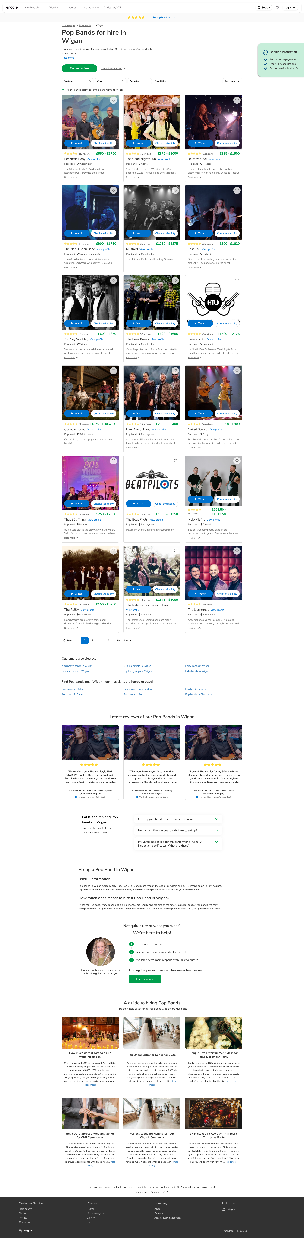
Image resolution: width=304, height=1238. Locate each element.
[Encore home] (12, 7)
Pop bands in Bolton (73, 689)
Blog (89, 1222)
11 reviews (84, 604)
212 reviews (85, 153)
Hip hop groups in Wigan (138, 671)
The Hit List (85, 790)
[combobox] (77, 81)
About (157, 1209)
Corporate (90, 7)
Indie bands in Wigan (197, 671)
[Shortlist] (277, 7)
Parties (72, 7)
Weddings (54, 7)
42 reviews (207, 153)
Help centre (25, 1209)
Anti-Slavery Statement (167, 1217)
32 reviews (145, 334)
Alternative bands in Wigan (77, 666)
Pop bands (85, 25)
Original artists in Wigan (137, 666)
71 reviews (145, 153)
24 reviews (193, 513)
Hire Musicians (33, 7)
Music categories (96, 1213)
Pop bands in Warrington (138, 689)
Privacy (23, 1217)
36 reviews (145, 243)
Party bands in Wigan (197, 666)
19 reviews (84, 334)
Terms (22, 1213)
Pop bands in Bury (195, 689)
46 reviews (84, 243)
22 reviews (84, 424)
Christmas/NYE (112, 7)
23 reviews (207, 243)
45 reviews (207, 334)
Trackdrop (228, 1231)
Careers (158, 1213)
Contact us (25, 1222)
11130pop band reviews (162, 17)
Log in (288, 7)
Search (266, 7)
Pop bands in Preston (135, 694)
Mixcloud (242, 1231)
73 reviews (145, 600)
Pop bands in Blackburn (198, 694)
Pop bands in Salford (73, 694)
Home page (68, 25)
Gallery (91, 1217)
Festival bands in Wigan (75, 671)
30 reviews (207, 424)
